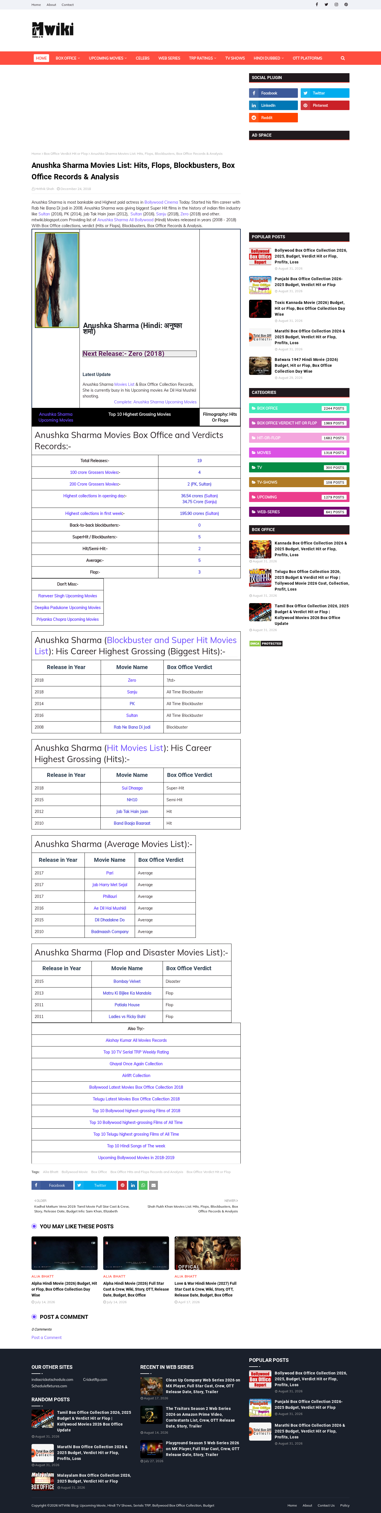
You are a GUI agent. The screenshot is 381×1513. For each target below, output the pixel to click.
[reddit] (273, 117)
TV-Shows (294, 482)
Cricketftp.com (95, 1379)
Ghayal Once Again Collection (136, 1063)
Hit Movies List (135, 748)
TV (294, 467)
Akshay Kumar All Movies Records (136, 1040)
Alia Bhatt (50, 1172)
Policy (344, 1505)
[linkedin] (273, 105)
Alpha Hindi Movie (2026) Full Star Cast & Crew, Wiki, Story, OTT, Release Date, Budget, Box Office (136, 1289)
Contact (68, 5)
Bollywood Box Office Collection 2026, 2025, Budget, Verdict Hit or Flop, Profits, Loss (311, 256)
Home (36, 5)
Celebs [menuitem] (142, 58)
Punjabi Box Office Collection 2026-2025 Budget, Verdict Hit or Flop (309, 282)
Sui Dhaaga (132, 788)
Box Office (99, 1172)
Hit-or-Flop (294, 438)
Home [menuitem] (41, 58)
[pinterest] (346, 4)
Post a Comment (47, 1337)
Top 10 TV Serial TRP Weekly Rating (136, 1052)
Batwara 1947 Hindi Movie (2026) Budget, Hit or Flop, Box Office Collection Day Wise (306, 365)
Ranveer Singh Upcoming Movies (67, 595)
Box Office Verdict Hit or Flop (66, 153)
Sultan (44, 214)
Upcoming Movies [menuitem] (106, 58)
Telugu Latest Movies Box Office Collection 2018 (136, 1099)
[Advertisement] (136, 112)
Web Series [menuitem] (169, 58)
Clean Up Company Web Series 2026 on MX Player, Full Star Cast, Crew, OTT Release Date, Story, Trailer (203, 1386)
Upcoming (294, 497)
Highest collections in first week (93, 513)
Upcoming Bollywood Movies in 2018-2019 (136, 1157)
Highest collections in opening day (93, 495)
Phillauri (110, 896)
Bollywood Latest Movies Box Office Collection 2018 (136, 1087)
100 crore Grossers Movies (94, 472)
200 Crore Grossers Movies (93, 484)
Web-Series (294, 512)
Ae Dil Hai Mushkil (110, 908)
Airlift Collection (136, 1075)
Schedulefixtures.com (49, 1386)
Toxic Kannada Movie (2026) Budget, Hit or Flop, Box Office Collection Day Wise (310, 308)
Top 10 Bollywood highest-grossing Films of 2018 (136, 1110)
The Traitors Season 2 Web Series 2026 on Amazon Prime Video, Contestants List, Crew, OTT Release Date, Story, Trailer (200, 1417)
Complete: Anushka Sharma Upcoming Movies (155, 402)
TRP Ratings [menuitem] (201, 58)
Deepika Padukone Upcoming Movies (68, 607)
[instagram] (336, 4)
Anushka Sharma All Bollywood (125, 219)
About (51, 5)
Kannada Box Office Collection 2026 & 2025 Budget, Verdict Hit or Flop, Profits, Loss (311, 549)
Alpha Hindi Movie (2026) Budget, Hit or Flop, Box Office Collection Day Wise (64, 1289)
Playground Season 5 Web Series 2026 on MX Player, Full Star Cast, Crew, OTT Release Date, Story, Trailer (203, 1449)
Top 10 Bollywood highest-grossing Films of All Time (136, 1122)
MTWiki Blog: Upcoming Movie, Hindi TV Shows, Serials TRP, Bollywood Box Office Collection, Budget (136, 1505)
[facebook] (316, 4)
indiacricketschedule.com (52, 1379)
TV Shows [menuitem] (235, 58)
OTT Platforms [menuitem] (307, 58)
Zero (184, 214)
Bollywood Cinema (161, 202)
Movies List (124, 384)
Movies (294, 452)
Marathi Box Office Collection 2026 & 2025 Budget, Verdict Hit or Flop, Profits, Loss (310, 337)
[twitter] (326, 4)
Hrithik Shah (44, 189)
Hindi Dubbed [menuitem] (267, 58)
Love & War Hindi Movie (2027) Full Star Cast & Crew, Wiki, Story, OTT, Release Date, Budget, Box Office (206, 1289)
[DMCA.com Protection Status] (266, 645)
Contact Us (326, 1505)
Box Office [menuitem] (66, 58)
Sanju (161, 214)
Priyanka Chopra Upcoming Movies (68, 619)
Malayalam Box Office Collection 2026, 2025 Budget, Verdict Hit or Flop (94, 1478)
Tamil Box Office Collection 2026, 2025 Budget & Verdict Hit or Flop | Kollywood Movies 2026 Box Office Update (312, 615)
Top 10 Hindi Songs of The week (136, 1145)
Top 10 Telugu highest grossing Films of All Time (136, 1134)
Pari (109, 873)
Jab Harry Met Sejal (109, 884)
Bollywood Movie (75, 1172)
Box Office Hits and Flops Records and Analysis (146, 1172)
